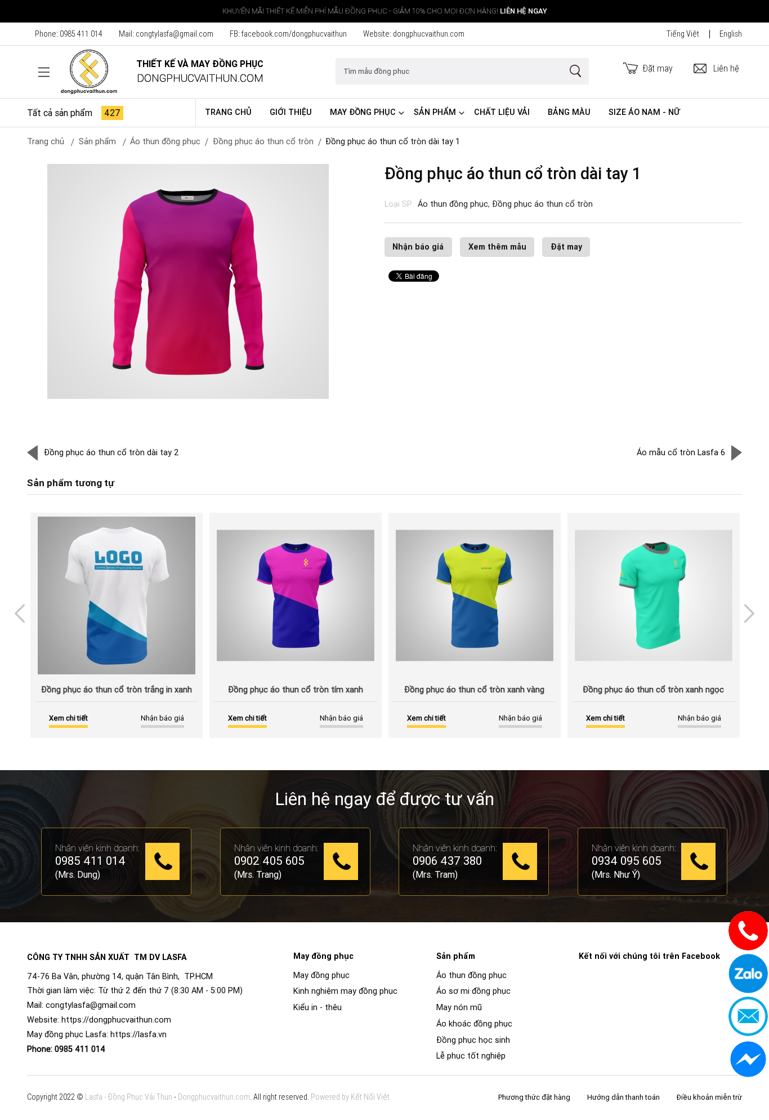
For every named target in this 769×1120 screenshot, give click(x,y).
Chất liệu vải (502, 112)
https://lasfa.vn (138, 1034)
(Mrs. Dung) (77, 874)
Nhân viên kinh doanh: (97, 848)
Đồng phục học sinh (473, 1040)
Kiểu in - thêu (317, 1007)
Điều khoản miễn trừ (709, 1097)
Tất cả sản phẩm (73, 112)
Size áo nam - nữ (644, 112)
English (730, 34)
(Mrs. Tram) (435, 874)
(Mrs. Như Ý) (616, 874)
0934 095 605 (626, 861)
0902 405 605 (269, 861)
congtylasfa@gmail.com (174, 34)
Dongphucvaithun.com (214, 1097)
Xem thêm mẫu (497, 247)
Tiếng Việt (683, 34)
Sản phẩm (435, 112)
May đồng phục (363, 112)
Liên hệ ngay (523, 11)
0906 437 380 (447, 861)
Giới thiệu (291, 112)
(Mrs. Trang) (257, 874)
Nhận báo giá (418, 247)
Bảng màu (569, 112)
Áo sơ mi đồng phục (473, 991)
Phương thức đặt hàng (534, 1097)
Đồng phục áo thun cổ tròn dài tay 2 (111, 452)
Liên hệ (726, 68)
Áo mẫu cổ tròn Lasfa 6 (681, 452)
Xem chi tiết (68, 718)
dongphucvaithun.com (428, 34)
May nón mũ (459, 1007)
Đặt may (658, 68)
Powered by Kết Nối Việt (350, 1097)
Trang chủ (228, 112)
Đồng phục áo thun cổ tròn (263, 141)
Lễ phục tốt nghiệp (471, 1056)
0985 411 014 (81, 34)
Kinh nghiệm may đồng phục (345, 991)
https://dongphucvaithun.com (116, 1020)
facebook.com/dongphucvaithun (294, 34)
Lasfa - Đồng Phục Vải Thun (128, 1097)
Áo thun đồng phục (453, 204)
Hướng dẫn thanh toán (623, 1097)
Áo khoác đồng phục (474, 1024)
